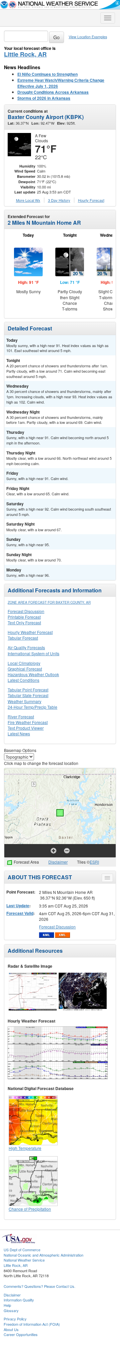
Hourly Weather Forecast (30, 632)
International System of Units (33, 653)
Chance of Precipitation (30, 1209)
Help (7, 1305)
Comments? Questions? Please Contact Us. (39, 1286)
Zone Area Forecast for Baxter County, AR (49, 602)
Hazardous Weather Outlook (33, 674)
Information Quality (19, 1299)
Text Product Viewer (26, 728)
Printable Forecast (24, 617)
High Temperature (25, 1148)
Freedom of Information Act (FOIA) (32, 1324)
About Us (11, 1329)
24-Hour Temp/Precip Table (32, 707)
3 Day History (59, 200)
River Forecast (21, 716)
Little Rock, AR (25, 54)
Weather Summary (24, 701)
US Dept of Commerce (22, 1249)
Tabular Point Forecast (28, 689)
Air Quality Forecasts (26, 647)
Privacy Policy (15, 1318)
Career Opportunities (21, 1334)
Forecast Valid (19, 913)
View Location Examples (88, 36)
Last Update (17, 906)
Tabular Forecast (23, 638)
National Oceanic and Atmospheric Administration (43, 1255)
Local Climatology (24, 663)
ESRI (94, 862)
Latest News (19, 733)
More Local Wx (28, 200)
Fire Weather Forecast (28, 722)
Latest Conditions (23, 680)
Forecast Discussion (26, 611)
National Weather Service (24, 1260)
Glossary (11, 1310)
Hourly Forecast (91, 200)
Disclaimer (58, 862)
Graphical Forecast (25, 669)
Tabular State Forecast (28, 695)
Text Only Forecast (24, 622)
